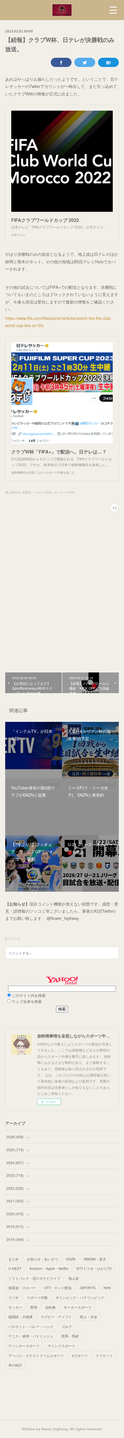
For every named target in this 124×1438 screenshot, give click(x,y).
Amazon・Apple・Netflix (48, 1268)
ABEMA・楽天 (95, 1258)
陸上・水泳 (88, 1316)
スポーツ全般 (37, 1297)
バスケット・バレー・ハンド (30, 1326)
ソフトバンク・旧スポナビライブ (34, 1278)
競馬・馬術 (70, 1335)
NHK (107, 1287)
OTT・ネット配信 (58, 1287)
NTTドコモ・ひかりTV (94, 1268)
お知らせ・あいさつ (42, 1258)
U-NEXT (14, 1268)
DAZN (71, 1258)
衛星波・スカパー (22, 1287)
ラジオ (13, 1297)
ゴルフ (66, 1326)
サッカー (15, 1307)
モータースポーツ (77, 1307)
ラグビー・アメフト (56, 1316)
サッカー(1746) (64, 492)
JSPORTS (87, 1287)
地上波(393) (13, 492)
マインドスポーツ (61, 1345)
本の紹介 (15, 1364)
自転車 (50, 1307)
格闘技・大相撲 (20, 1316)
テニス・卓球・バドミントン (30, 1335)
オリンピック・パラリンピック (80, 1297)
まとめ (13, 1258)
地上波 (73, 1278)
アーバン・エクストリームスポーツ (36, 1355)
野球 (33, 1307)
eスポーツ (80, 1355)
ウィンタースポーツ (24, 1345)
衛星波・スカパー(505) (37, 492)
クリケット (104, 1355)
